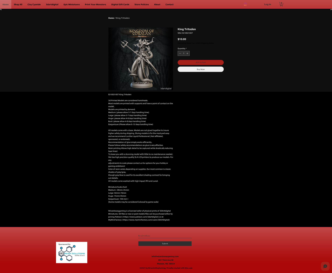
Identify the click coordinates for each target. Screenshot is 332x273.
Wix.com (188, 268)
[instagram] (245, 4)
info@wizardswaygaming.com (165, 256)
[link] (281, 4)
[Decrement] (180, 53)
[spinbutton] (184, 53)
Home (111, 18)
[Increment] (187, 53)
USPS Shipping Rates (205, 43)
